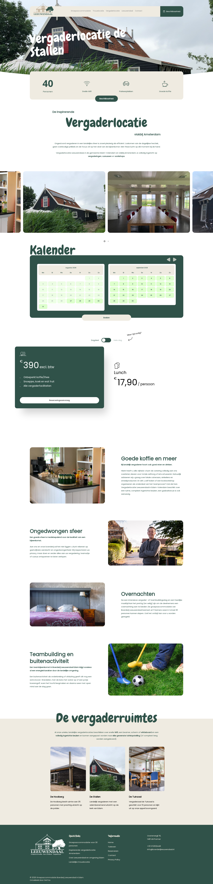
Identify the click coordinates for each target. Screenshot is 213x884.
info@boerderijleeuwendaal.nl (160, 849)
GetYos (47, 880)
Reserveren (113, 851)
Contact (112, 855)
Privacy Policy (114, 859)
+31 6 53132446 (154, 846)
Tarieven (112, 846)
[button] (106, 99)
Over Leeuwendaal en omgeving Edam (86, 857)
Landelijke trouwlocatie (79, 862)
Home (111, 842)
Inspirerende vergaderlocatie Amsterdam (82, 852)
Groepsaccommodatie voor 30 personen (83, 844)
